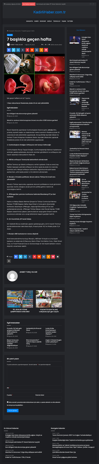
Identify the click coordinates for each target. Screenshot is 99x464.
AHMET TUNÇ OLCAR (16, 44)
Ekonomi (43, 21)
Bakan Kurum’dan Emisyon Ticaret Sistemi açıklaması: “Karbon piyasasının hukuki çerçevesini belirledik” (79, 171)
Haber (36, 21)
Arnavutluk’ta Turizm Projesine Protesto (86, 195)
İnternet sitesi (39, 395)
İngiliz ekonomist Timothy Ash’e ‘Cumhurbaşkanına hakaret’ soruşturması (81, 124)
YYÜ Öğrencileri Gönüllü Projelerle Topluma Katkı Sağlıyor (78, 207)
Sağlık (49, 21)
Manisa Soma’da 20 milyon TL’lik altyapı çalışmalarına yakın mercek (87, 137)
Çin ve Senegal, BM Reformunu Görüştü (86, 182)
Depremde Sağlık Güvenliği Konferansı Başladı (85, 102)
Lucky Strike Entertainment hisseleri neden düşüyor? (51, 331)
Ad (8, 388)
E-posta (10, 395)
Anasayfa (29, 21)
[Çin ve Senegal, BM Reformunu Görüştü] (75, 182)
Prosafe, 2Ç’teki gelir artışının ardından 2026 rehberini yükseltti (14, 331)
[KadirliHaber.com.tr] (49, 12)
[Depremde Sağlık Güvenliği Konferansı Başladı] (75, 101)
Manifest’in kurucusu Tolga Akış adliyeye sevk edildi (81, 76)
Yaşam (64, 21)
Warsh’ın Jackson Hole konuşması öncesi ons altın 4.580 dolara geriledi (32, 120)
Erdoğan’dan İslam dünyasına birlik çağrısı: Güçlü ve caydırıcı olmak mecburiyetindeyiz (86, 45)
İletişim (70, 21)
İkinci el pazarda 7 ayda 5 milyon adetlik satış (33, 342)
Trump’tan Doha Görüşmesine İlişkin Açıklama (80, 215)
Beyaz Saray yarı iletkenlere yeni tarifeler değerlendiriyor (13, 342)
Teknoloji (56, 21)
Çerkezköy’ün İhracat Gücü (33, 329)
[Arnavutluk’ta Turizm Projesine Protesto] (75, 195)
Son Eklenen (81, 30)
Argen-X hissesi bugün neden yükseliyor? (53, 341)
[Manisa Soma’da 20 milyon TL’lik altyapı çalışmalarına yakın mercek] (75, 134)
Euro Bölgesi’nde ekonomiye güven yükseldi (22, 114)
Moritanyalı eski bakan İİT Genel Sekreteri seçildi (79, 61)
